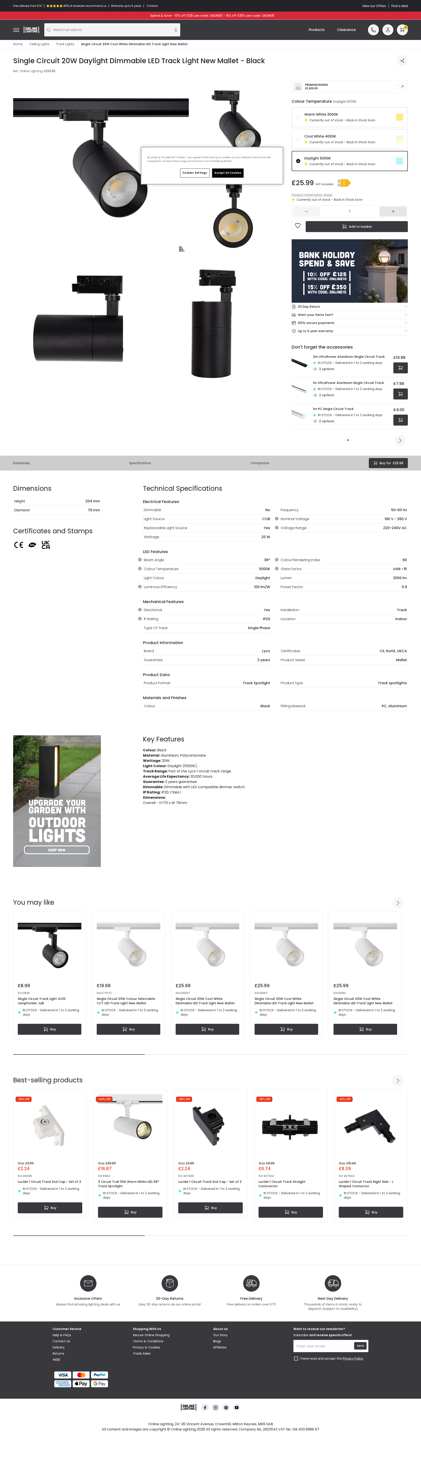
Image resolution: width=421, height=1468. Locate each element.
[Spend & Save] (350, 271)
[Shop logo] (31, 30)
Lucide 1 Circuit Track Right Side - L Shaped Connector (366, 1184)
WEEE (56, 1359)
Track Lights (65, 44)
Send (360, 1346)
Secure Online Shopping (151, 1335)
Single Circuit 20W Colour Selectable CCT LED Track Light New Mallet (126, 1001)
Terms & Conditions (148, 1341)
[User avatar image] (387, 29)
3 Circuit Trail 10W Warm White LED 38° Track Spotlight (128, 1184)
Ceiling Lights (39, 44)
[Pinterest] (226, 1407)
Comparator (259, 463)
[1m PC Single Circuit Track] (301, 416)
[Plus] (393, 211)
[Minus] (306, 211)
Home (18, 44)
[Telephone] (373, 29)
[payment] (90, 1375)
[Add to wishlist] (298, 225)
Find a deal (399, 6)
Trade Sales (142, 1353)
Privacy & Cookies (146, 1347)
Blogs (217, 1341)
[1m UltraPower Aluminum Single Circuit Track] (301, 390)
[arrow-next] (400, 440)
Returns (58, 1353)
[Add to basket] (400, 367)
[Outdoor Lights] (57, 801)
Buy (53, 1029)
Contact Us (61, 1341)
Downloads (21, 463)
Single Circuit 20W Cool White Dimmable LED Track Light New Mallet (205, 1001)
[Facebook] (205, 1407)
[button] (344, 183)
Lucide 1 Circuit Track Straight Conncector (282, 1184)
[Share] (402, 60)
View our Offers (374, 6)
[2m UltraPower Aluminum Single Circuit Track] (301, 363)
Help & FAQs (62, 1335)
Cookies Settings (194, 173)
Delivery (59, 1347)
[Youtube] (236, 1407)
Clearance (346, 29)
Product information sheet (312, 195)
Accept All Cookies (227, 173)
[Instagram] (215, 1407)
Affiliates (220, 1347)
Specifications (140, 463)
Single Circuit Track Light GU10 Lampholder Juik (42, 1001)
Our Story (220, 1335)
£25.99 (391, 463)
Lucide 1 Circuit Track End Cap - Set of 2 (49, 1182)
